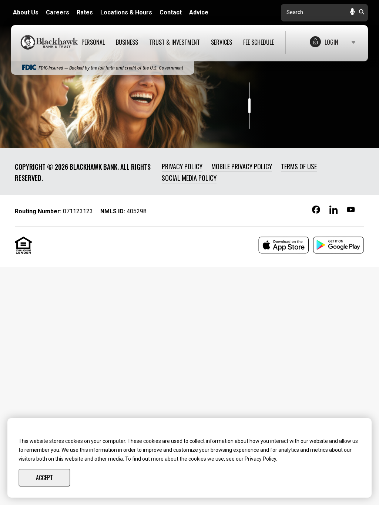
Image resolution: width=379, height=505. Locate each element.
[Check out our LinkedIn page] (333, 212)
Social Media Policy (189, 178)
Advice (198, 12)
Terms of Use (299, 166)
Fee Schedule (258, 42)
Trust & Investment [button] (174, 42)
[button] (352, 12)
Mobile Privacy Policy (241, 166)
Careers (57, 12)
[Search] (361, 12)
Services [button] (221, 42)
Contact (171, 12)
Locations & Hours (126, 12)
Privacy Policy (182, 166)
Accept (44, 477)
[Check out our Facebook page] (316, 211)
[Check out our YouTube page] (351, 210)
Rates (85, 12)
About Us (25, 12)
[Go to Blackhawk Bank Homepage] (50, 42)
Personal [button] (93, 42)
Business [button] (127, 42)
